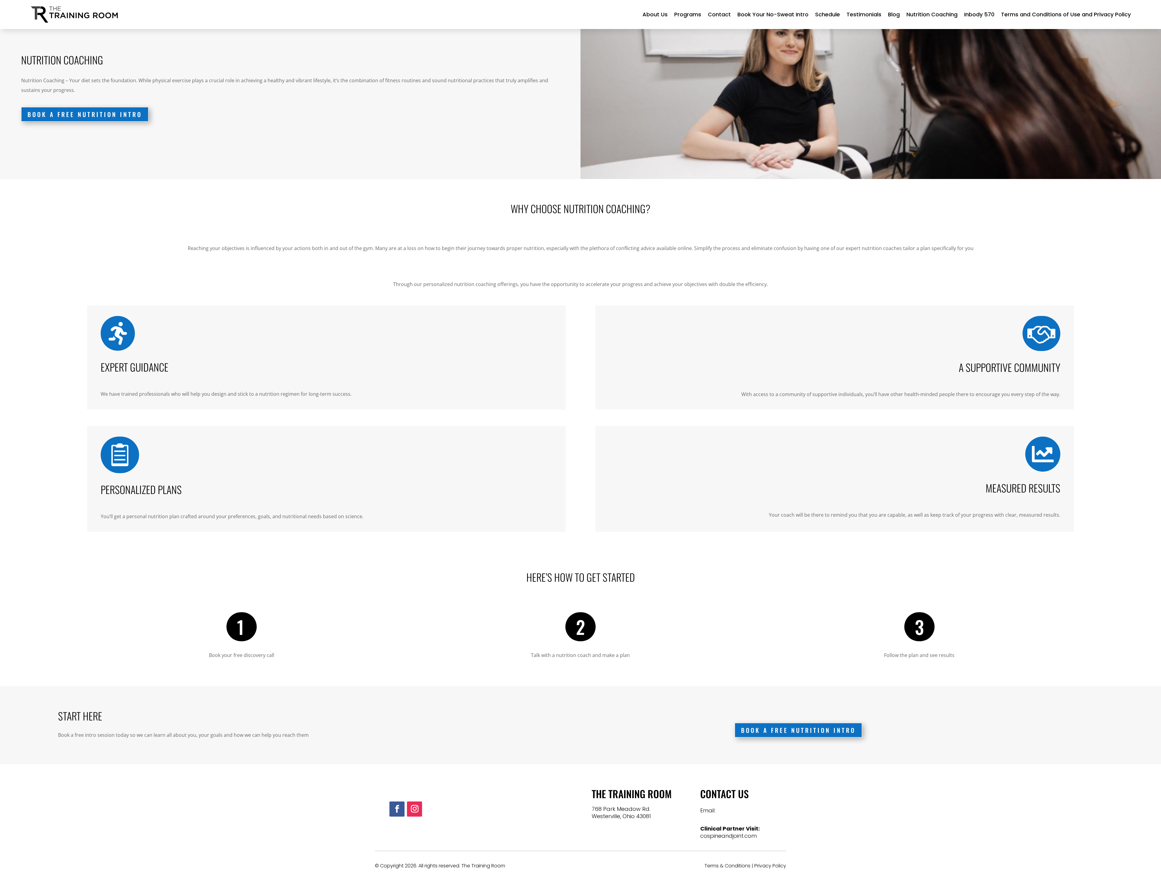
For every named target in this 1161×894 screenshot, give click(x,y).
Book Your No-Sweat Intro (772, 14)
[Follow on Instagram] (414, 809)
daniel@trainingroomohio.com (741, 817)
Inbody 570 (979, 14)
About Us (655, 14)
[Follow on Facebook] (397, 809)
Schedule (827, 14)
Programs (687, 14)
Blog (894, 14)
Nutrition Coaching (932, 14)
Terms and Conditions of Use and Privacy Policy (1066, 14)
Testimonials (864, 14)
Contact (719, 14)
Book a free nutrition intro (85, 114)
